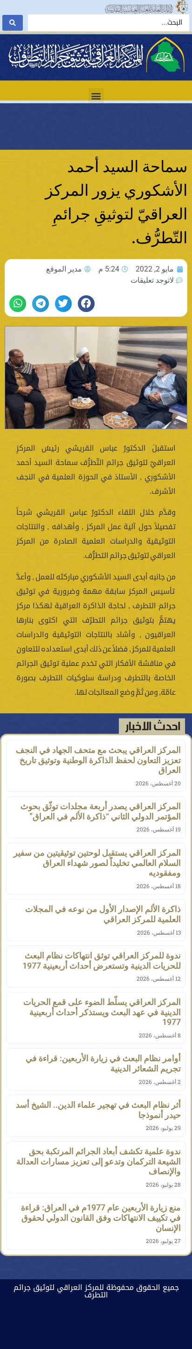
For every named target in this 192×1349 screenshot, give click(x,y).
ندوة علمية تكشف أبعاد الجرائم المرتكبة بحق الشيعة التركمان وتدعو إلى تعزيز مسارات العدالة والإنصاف (98, 1161)
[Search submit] (12, 23)
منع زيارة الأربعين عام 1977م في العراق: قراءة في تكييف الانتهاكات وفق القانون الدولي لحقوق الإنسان (101, 1217)
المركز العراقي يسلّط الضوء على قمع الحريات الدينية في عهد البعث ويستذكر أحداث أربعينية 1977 (102, 1012)
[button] (96, 95)
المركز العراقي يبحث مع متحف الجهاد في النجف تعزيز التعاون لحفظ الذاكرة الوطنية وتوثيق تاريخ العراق (98, 760)
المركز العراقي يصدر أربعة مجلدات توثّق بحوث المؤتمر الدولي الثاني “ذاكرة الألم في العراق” (101, 811)
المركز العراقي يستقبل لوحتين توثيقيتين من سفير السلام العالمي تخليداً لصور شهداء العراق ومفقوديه (97, 862)
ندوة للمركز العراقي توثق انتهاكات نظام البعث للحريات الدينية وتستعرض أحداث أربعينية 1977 (101, 960)
